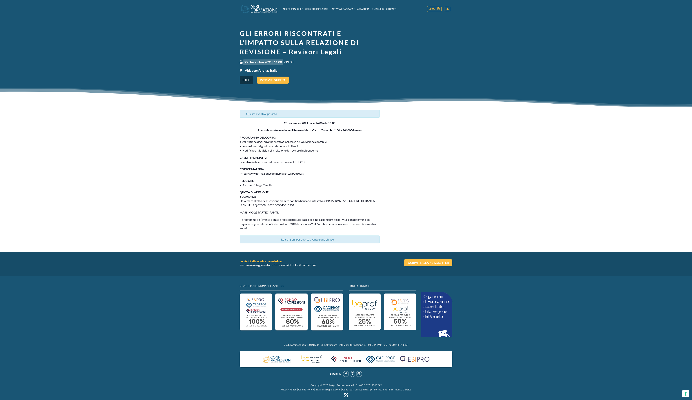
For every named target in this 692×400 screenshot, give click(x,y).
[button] (434, 9)
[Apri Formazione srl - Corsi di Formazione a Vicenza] (259, 9)
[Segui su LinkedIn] (359, 374)
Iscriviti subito (272, 80)
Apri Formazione (292, 9)
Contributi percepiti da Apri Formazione (364, 389)
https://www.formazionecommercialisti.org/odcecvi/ (272, 173)
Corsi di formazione (316, 9)
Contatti (391, 9)
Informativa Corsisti (400, 389)
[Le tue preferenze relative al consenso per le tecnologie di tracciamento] (685, 393)
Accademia (363, 9)
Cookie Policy (306, 389)
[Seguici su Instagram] (353, 374)
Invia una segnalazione (328, 389)
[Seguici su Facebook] (346, 374)
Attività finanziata (342, 9)
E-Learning (378, 9)
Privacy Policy (288, 389)
